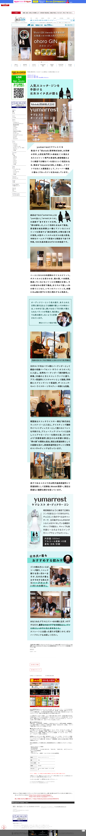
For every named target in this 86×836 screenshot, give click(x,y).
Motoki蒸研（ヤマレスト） (44, 77)
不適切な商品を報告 (50, 675)
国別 (35, 76)
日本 (37, 76)
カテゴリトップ (30, 76)
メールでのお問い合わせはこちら (60, 806)
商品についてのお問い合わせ (36, 675)
